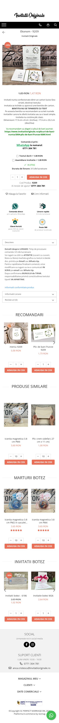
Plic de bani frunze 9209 (43, 348)
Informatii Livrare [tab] (13, 294)
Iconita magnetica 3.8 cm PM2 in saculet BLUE (16, 521)
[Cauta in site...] (55, 25)
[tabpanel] (29, 65)
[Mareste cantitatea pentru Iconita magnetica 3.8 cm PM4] (21, 456)
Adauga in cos (38, 177)
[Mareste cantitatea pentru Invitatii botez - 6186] (21, 613)
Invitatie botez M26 (43, 595)
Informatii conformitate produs (19, 287)
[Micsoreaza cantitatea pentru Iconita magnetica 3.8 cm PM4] (10, 456)
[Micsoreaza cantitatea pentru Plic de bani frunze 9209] (38, 364)
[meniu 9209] (16, 333)
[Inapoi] (2, 32)
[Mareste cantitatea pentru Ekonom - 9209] (22, 177)
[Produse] (4, 25)
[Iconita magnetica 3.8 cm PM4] (16, 415)
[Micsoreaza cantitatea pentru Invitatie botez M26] (38, 613)
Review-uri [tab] (11, 299)
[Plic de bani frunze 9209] (43, 333)
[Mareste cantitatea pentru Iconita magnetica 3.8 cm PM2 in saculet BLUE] (21, 540)
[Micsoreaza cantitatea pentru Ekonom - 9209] (12, 177)
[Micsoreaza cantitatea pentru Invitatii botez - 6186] (10, 613)
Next (54, 68)
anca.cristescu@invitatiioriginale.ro (31, 668)
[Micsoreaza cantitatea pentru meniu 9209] (10, 364)
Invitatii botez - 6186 (16, 595)
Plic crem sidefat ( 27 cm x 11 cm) (43, 440)
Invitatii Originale (29, 36)
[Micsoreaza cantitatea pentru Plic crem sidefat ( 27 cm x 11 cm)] (38, 456)
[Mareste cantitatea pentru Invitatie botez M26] (48, 613)
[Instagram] (32, 644)
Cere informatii (41, 193)
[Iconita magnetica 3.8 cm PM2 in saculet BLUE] (16, 501)
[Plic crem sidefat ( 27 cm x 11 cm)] (43, 414)
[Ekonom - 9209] (29, 65)
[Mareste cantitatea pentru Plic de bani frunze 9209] (48, 364)
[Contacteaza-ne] (40, 25)
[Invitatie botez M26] (43, 581)
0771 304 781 (31, 663)
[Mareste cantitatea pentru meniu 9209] (21, 364)
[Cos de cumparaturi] (48, 25)
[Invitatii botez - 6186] (16, 581)
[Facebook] (26, 644)
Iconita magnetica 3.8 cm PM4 (16, 440)
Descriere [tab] (9, 242)
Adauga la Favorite (17, 193)
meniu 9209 (16, 346)
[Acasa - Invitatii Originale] (29, 15)
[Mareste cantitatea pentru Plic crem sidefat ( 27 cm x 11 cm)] (48, 456)
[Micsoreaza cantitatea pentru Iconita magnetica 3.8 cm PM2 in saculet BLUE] (10, 540)
